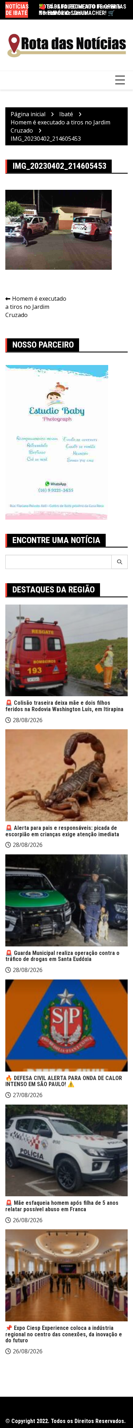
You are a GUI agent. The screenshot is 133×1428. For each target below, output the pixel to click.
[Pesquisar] (120, 562)
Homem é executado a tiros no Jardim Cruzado (35, 307)
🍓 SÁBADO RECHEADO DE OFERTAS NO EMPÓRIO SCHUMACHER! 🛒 (82, 9)
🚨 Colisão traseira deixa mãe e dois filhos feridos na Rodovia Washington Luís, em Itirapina (64, 706)
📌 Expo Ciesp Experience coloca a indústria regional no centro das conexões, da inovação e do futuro (63, 1334)
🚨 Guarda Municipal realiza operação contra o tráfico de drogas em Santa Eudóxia (62, 956)
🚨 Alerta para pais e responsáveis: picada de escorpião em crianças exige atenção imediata (62, 831)
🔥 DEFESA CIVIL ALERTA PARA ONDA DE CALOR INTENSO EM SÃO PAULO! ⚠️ (63, 1081)
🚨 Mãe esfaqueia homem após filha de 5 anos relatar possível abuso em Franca (61, 1206)
